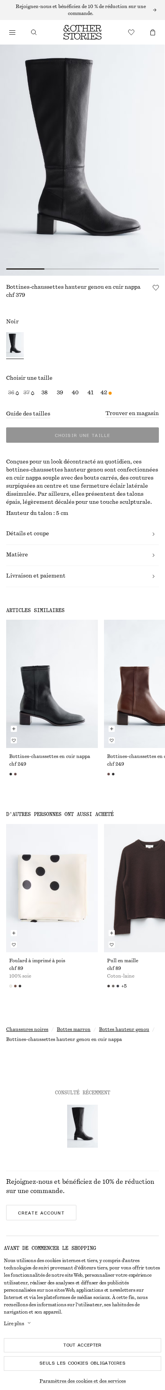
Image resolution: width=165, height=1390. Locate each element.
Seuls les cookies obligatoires (82, 1363)
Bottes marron (74, 1029)
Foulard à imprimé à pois (37, 960)
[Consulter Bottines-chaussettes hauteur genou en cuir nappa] (82, 1126)
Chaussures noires (27, 1029)
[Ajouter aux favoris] (156, 288)
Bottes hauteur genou (124, 1029)
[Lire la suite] (82, 10)
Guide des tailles (28, 414)
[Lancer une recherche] (34, 32)
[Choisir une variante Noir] (15, 345)
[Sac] (152, 32)
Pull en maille (122, 960)
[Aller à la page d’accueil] (82, 32)
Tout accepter (82, 1345)
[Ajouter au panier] (14, 729)
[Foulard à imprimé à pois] (52, 888)
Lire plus (14, 1323)
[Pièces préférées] (131, 32)
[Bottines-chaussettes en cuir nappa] (52, 684)
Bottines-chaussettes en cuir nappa (49, 756)
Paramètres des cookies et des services (83, 1381)
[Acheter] (12, 32)
